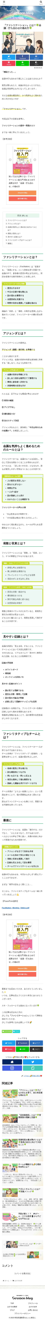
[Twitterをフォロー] (33, 1062)
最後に (10, 243)
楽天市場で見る (22, 198)
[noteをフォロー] (33, 1068)
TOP (12, 1303)
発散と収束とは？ (14, 233)
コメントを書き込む (22, 1273)
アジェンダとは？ (14, 224)
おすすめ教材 (12, 1307)
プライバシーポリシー (22, 1313)
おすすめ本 (7, 1031)
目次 (19, 215)
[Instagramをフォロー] (12, 1068)
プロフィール (33, 1303)
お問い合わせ (33, 1310)
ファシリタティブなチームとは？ (20, 240)
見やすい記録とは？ (15, 237)
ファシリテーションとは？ (17, 220)
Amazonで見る (22, 193)
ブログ (17, 1031)
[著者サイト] (12, 1062)
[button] (40, 636)
